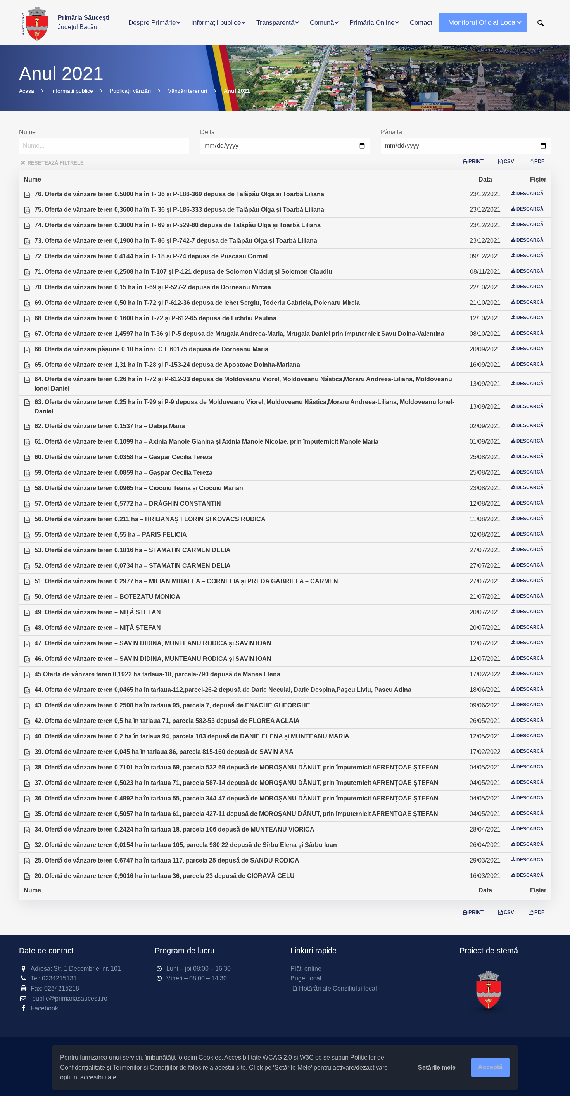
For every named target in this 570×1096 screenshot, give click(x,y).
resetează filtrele (56, 163)
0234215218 (61, 988)
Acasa (26, 91)
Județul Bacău (83, 22)
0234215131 (59, 978)
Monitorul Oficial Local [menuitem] (482, 22)
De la (207, 132)
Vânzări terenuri (187, 91)
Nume (27, 132)
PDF (539, 161)
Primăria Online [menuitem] (371, 22)
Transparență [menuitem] (275, 22)
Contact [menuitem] (421, 22)
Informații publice (72, 91)
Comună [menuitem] (322, 22)
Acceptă (490, 1067)
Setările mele (437, 1067)
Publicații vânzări (130, 91)
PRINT (476, 161)
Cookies (210, 1057)
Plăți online (305, 968)
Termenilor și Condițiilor (145, 1067)
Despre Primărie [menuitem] (152, 22)
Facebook (44, 1008)
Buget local (305, 978)
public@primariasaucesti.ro (69, 998)
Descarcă (530, 193)
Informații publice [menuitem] (216, 22)
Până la (391, 132)
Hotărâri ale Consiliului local (338, 988)
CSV (509, 161)
